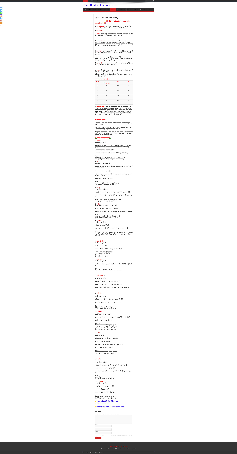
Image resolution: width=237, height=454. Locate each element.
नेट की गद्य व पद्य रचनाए (121, 9)
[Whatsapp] (1, 13)
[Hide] (0, 25)
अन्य (148, 9)
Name (96, 424)
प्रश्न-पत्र (129, 9)
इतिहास (90, 9)
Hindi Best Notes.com (96, 5)
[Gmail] (1, 20)
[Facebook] (1, 8)
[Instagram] (1, 15)
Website (96, 431)
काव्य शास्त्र (113, 9)
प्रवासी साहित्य (106, 9)
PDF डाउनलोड (142, 9)
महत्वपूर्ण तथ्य (135, 9)
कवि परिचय (100, 9)
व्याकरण (94, 9)
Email (96, 428)
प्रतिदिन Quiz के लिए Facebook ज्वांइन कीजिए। (111, 407)
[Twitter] (1, 10)
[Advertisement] (88, 35)
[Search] (153, 1)
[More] (1, 23)
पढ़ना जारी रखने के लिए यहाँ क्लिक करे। (108, 401)
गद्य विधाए (85, 9)
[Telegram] (1, 18)
